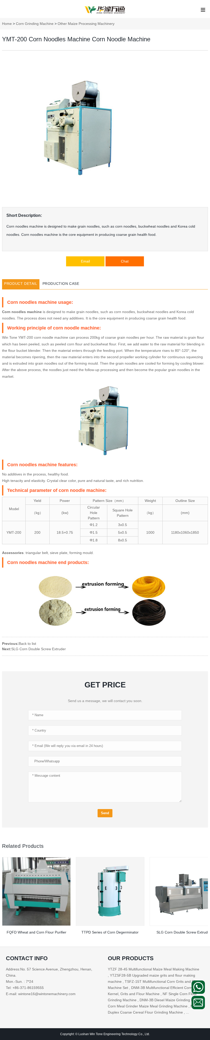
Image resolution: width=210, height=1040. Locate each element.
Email (85, 261)
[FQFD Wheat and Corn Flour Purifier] (36, 891)
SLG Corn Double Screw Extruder (38, 649)
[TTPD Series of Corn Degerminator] (110, 891)
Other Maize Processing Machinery (86, 24)
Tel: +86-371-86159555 (25, 988)
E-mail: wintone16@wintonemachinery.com (41, 994)
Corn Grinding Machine (35, 24)
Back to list (27, 644)
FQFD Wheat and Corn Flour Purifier (36, 932)
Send (105, 813)
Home (7, 24)
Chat (125, 261)
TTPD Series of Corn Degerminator (110, 932)
